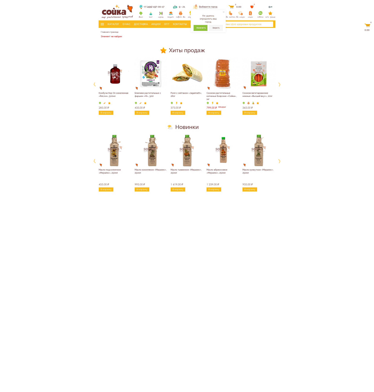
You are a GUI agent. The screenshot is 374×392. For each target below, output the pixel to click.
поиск (268, 24)
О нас (126, 24)
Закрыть (215, 28)
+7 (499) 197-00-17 (154, 6)
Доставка (141, 24)
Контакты (180, 24)
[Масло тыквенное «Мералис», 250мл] (187, 150)
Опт (166, 24)
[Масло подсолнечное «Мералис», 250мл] (115, 150)
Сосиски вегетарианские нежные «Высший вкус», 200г (257, 94)
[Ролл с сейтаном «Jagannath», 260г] (187, 73)
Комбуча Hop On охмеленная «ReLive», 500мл (114, 94)
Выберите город (208, 6)
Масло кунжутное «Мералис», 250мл (258, 171)
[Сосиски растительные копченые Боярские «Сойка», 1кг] (223, 73)
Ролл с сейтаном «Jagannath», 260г (186, 94)
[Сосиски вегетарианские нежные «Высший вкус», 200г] (259, 73)
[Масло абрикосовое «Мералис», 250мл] (223, 150)
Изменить (201, 28)
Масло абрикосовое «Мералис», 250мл (217, 171)
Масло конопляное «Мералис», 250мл (151, 171)
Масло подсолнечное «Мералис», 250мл (110, 171)
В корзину (106, 112)
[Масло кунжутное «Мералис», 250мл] (259, 150)
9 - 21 (182, 6)
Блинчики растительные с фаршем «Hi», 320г (148, 94)
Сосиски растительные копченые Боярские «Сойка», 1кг (222, 96)
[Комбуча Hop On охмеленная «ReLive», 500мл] (115, 73)
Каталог (113, 24)
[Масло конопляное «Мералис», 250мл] (151, 150)
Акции (156, 24)
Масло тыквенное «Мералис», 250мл (186, 171)
